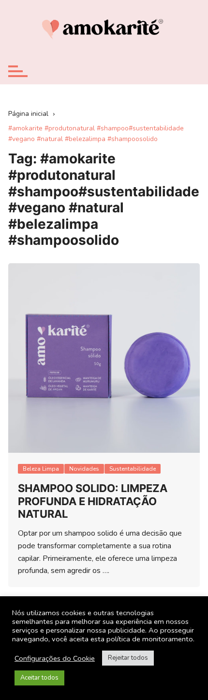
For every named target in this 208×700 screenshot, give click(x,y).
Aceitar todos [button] (39, 677)
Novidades (84, 469)
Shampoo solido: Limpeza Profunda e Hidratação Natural (92, 501)
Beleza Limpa (41, 469)
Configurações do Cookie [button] (55, 658)
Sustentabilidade (132, 469)
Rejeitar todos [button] (128, 657)
